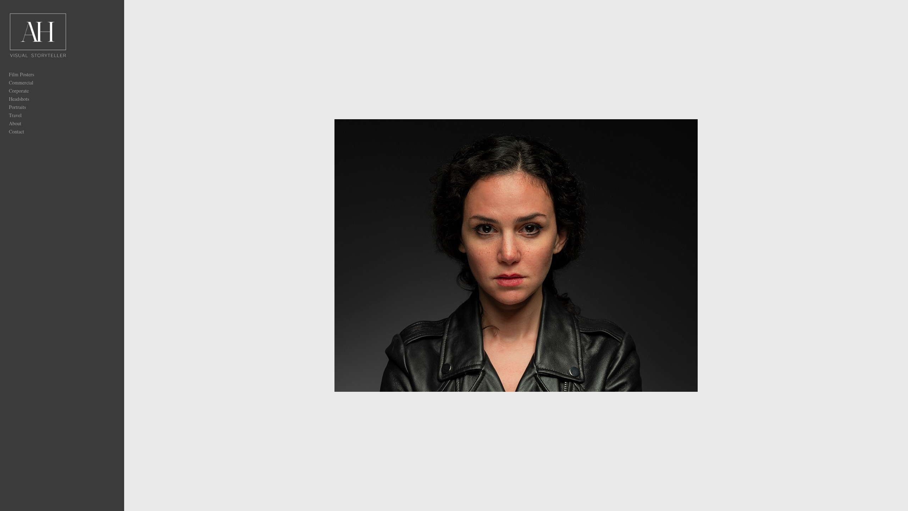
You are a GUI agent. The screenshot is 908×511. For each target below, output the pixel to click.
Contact (16, 131)
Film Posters (21, 74)
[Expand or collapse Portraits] (30, 107)
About (15, 123)
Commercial (21, 82)
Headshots (19, 98)
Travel (15, 115)
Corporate (19, 90)
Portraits (17, 107)
